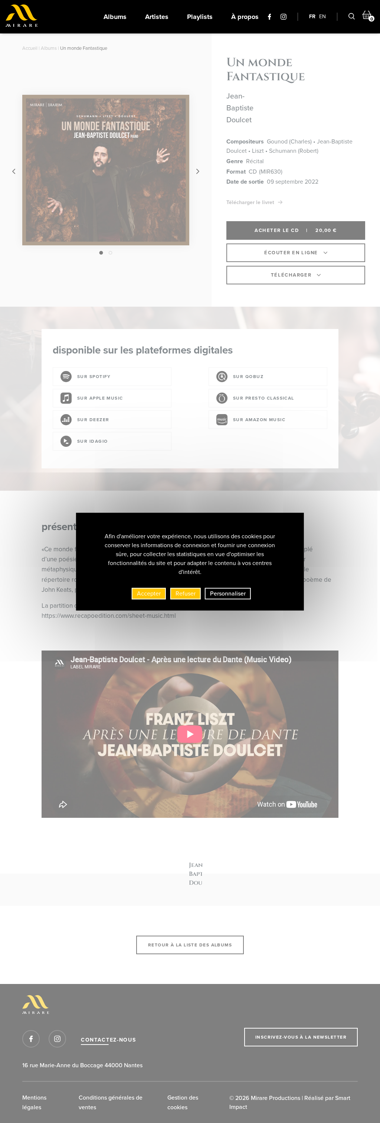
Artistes (156, 17)
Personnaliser (228, 593)
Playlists (200, 17)
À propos (245, 17)
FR (312, 16)
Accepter (149, 593)
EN (322, 16)
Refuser (186, 593)
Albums (115, 17)
